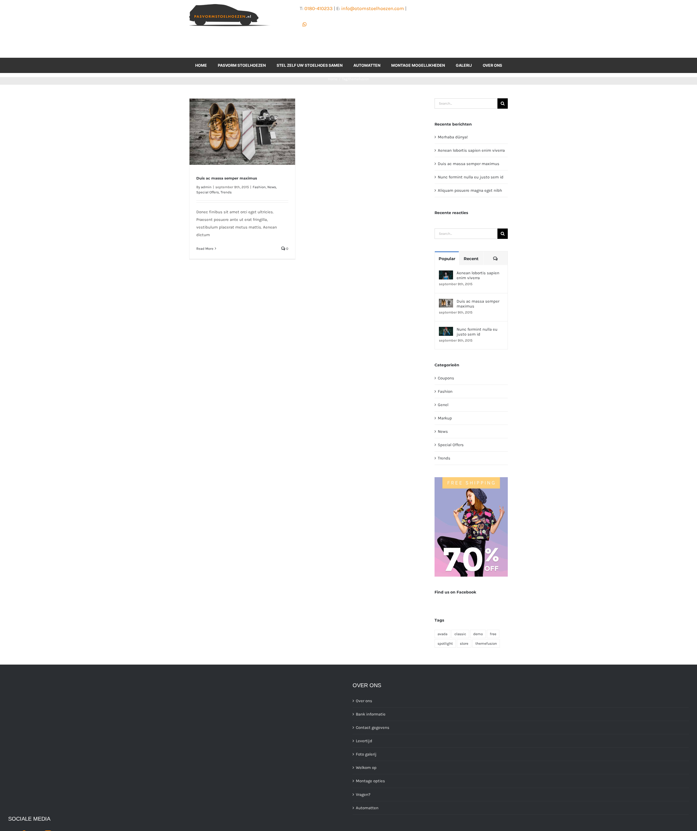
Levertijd (364, 740)
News (271, 187)
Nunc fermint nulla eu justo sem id (470, 177)
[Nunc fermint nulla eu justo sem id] (446, 330)
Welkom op (366, 767)
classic (460, 634)
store (464, 643)
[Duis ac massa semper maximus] (446, 302)
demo (478, 634)
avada (442, 634)
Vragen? (363, 794)
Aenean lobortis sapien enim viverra (471, 150)
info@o (349, 8)
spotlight (445, 643)
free (493, 634)
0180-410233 (318, 8)
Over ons (364, 700)
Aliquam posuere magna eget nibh (470, 190)
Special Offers (207, 192)
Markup (445, 418)
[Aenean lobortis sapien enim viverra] (446, 274)
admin (206, 187)
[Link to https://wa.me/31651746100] (304, 24)
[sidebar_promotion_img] (471, 479)
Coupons (446, 378)
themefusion (486, 643)
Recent (471, 258)
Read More (204, 248)
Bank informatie (371, 714)
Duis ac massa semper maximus (226, 178)
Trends (226, 192)
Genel (443, 404)
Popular (447, 258)
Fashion (259, 187)
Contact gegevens (372, 727)
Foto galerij (366, 754)
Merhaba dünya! (453, 137)
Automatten (367, 807)
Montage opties (370, 780)
